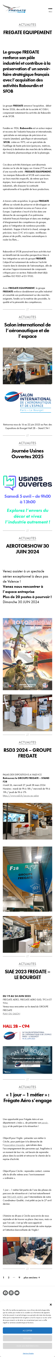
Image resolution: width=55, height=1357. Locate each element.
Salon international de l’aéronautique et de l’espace (27, 330)
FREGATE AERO (15, 1196)
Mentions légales (28, 1353)
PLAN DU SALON (11, 1013)
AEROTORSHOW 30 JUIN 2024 (27, 549)
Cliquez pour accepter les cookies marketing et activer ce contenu (27, 1060)
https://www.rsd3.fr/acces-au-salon (21, 795)
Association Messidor (14, 1145)
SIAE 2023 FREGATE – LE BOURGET (27, 974)
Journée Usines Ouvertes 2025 (27, 454)
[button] (50, 1304)
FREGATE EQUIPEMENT (27, 32)
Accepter (27, 1330)
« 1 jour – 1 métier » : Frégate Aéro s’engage (27, 1097)
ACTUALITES (27, 25)
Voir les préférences (27, 1346)
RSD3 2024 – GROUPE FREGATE (27, 753)
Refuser (27, 1338)
